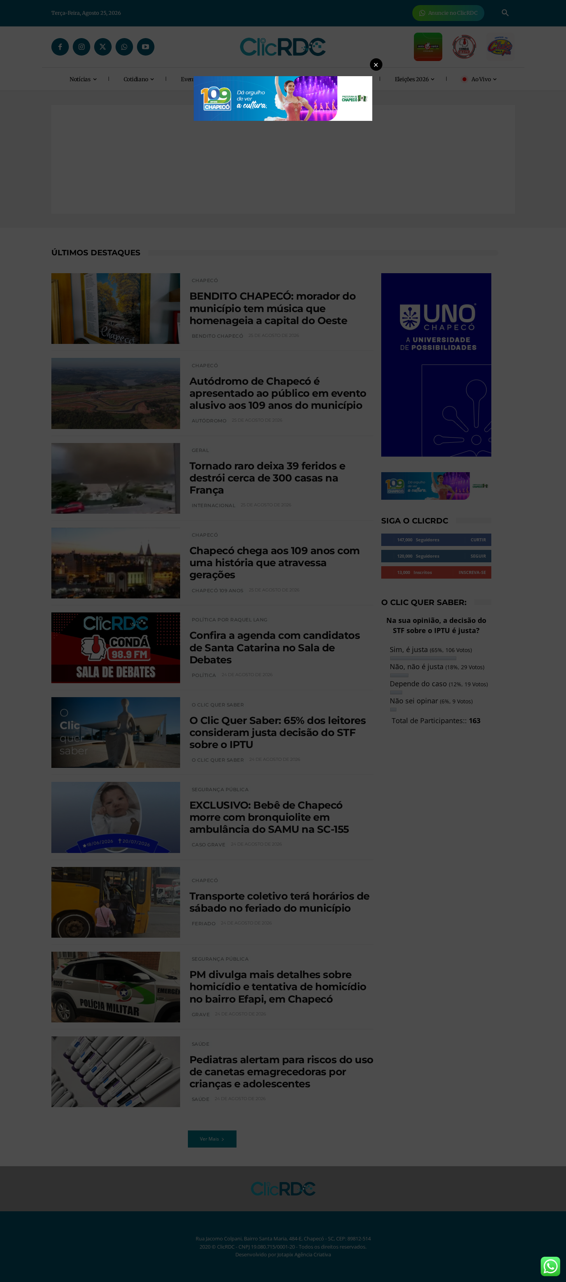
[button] (376, 64)
